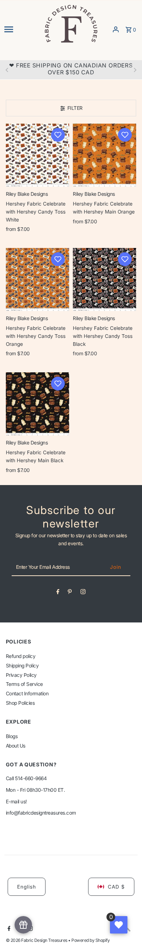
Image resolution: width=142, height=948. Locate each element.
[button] (58, 135)
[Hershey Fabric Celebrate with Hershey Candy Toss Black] (104, 279)
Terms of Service (24, 684)
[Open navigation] (21, 29)
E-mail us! (16, 801)
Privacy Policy (21, 675)
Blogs (12, 736)
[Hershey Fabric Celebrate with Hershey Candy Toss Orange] (37, 279)
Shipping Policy (22, 665)
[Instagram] (83, 593)
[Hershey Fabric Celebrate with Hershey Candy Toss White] (37, 155)
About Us (15, 746)
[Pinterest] (70, 593)
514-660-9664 (31, 778)
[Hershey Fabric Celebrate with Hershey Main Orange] (104, 155)
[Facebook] (57, 593)
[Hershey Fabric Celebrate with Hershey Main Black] (37, 403)
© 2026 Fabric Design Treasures (37, 940)
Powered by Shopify (90, 940)
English (26, 887)
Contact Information (27, 693)
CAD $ (116, 887)
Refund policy (21, 656)
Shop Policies (20, 703)
